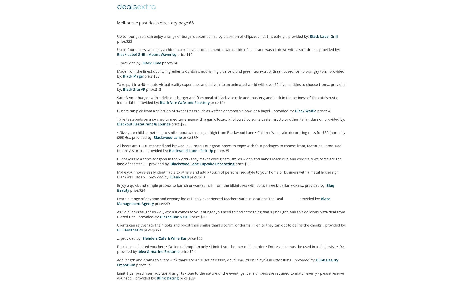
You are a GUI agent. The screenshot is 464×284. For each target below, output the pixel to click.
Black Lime (151, 63)
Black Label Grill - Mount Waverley (147, 54)
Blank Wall (179, 177)
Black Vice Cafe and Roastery (185, 102)
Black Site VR (134, 89)
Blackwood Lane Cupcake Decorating (203, 163)
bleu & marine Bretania (159, 251)
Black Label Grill (324, 36)
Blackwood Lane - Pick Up (191, 150)
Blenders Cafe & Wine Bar (164, 238)
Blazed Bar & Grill (175, 216)
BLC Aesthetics (130, 230)
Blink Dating (168, 278)
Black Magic (133, 76)
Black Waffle (305, 110)
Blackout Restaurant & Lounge (144, 124)
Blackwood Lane (168, 137)
